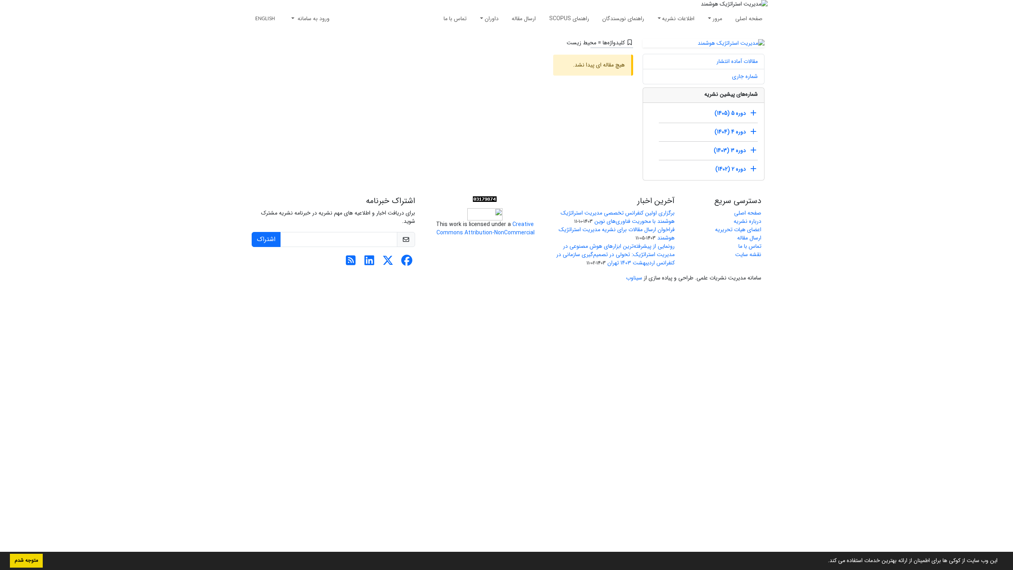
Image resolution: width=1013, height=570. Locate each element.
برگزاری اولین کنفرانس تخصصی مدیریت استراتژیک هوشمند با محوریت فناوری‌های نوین (618, 217)
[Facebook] (406, 262)
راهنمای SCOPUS (569, 18)
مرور (717, 18)
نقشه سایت (748, 254)
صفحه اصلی (749, 18)
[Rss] (350, 262)
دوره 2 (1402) (730, 169)
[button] (825, 561)
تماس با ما (455, 18)
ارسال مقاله (524, 18)
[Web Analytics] (485, 199)
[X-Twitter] (387, 262)
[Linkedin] (369, 262)
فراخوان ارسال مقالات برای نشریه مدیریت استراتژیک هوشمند (617, 233)
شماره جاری (745, 76)
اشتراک (266, 239)
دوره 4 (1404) (730, 131)
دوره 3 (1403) (730, 150)
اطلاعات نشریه (678, 18)
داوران (492, 18)
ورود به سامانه (313, 18)
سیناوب (634, 278)
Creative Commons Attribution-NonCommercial (485, 228)
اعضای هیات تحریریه (738, 229)
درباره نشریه (747, 221)
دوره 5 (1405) (730, 113)
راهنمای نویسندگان (623, 18)
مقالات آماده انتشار (737, 61)
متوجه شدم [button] (26, 560)
